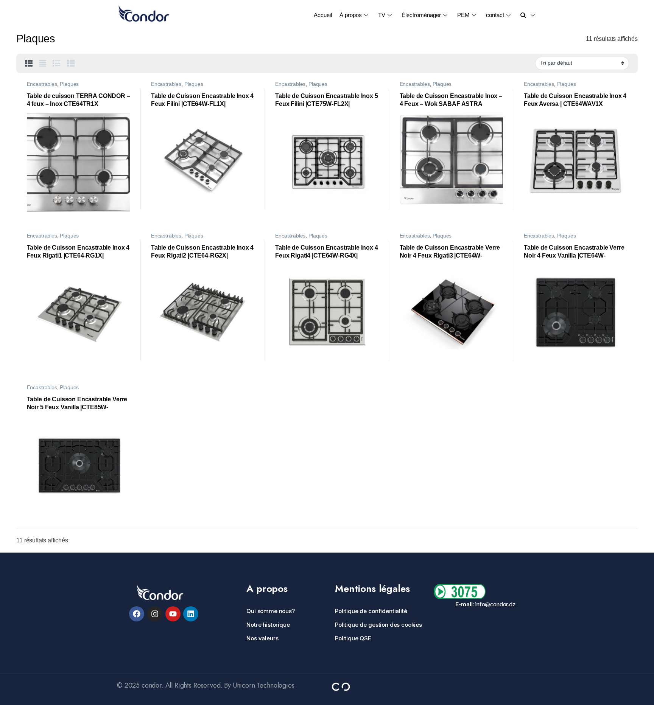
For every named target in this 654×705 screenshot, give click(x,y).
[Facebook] (136, 613)
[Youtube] (173, 613)
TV (381, 15)
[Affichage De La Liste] (57, 63)
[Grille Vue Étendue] (42, 63)
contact (495, 15)
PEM (463, 15)
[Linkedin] (190, 613)
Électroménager (421, 15)
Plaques (69, 84)
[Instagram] (154, 613)
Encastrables (42, 84)
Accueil (323, 15)
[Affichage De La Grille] (29, 63)
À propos (350, 15)
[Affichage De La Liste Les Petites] (71, 63)
